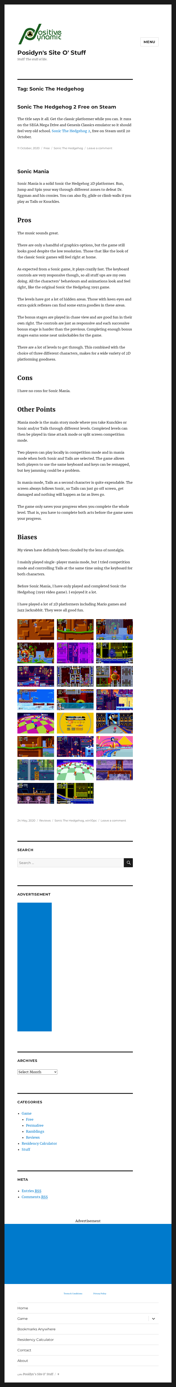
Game (27, 1113)
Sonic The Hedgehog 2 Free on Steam (66, 107)
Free (47, 148)
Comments (35, 1197)
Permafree (35, 1125)
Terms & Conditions (73, 1293)
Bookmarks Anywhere (36, 1329)
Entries (31, 1191)
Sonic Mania (33, 171)
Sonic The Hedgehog (68, 148)
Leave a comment (99, 148)
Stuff (26, 1149)
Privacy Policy (99, 1293)
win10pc (91, 820)
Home (22, 1308)
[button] (36, 631)
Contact (24, 1350)
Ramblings (35, 1131)
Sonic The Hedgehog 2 (71, 131)
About (22, 1361)
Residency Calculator (39, 1143)
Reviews (45, 820)
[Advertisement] (35, 967)
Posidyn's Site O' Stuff (51, 52)
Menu (149, 42)
